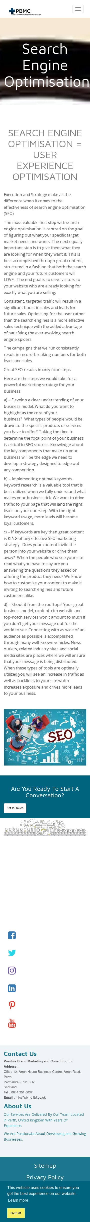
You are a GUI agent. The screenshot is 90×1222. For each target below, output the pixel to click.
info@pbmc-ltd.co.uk (31, 1097)
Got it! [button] (15, 1213)
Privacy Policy (45, 1177)
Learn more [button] (18, 1200)
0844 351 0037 (21, 1092)
